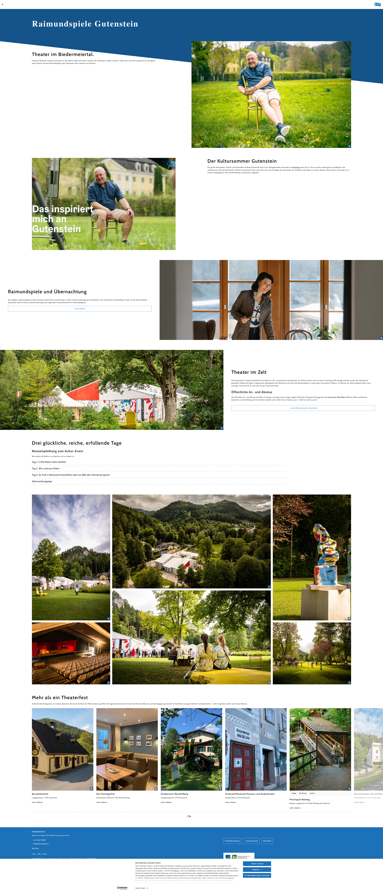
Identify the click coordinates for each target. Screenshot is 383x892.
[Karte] (7, 4)
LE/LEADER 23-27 (39, 859)
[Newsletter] (10, 4)
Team (34, 854)
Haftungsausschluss (75, 859)
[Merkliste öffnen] (13, 4)
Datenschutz (62, 859)
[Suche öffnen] (16, 4)
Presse (44, 854)
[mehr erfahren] (62, 756)
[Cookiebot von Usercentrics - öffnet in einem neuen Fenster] (122, 888)
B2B (39, 854)
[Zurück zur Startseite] (377, 4)
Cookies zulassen (257, 864)
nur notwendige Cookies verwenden (257, 875)
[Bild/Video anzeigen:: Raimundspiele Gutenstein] (104, 204)
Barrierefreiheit (90, 859)
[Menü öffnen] (2, 4)
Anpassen (255, 869)
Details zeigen (140, 888)
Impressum (51, 859)
